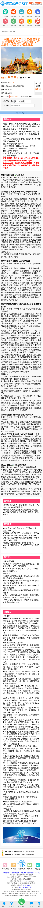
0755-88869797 (27, 885)
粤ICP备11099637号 (25, 887)
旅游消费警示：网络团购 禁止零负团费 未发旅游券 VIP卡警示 (21, 873)
